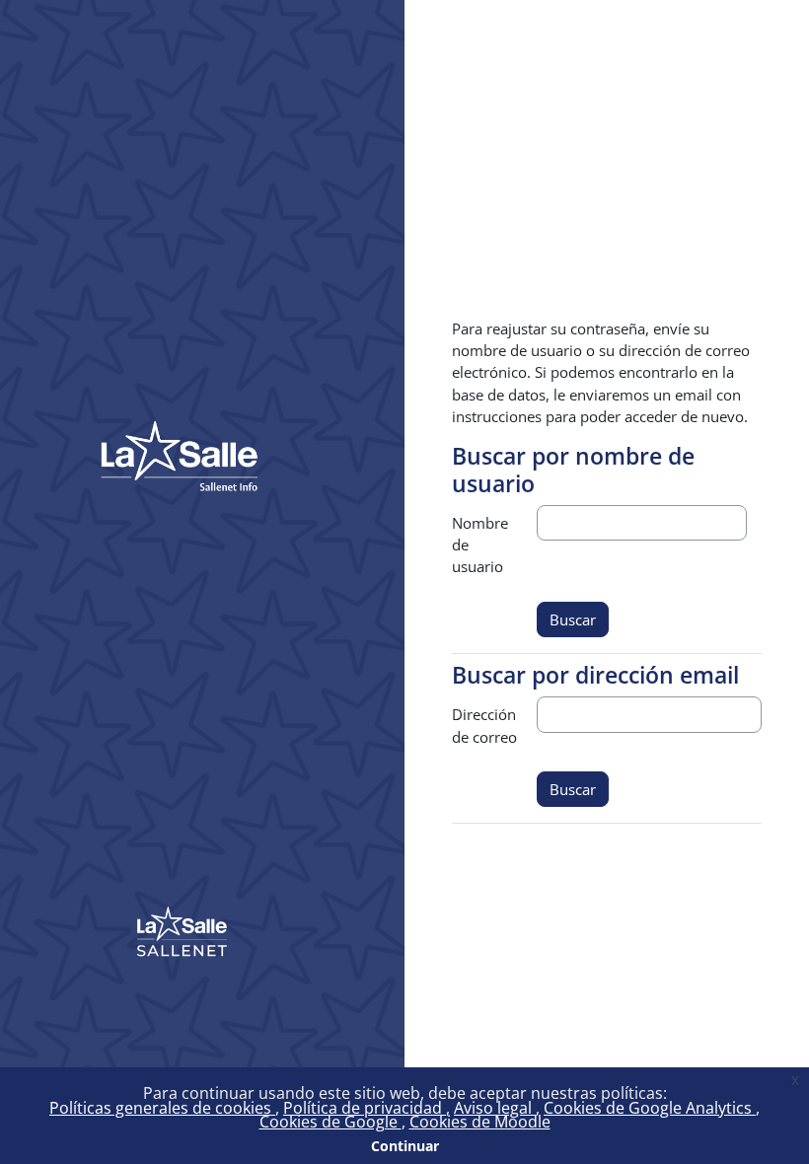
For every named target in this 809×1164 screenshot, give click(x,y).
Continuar (405, 1145)
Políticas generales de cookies (162, 1108)
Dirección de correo (484, 725)
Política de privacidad (364, 1108)
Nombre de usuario (480, 544)
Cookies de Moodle (480, 1121)
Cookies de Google (330, 1121)
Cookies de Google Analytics (650, 1108)
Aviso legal (495, 1108)
